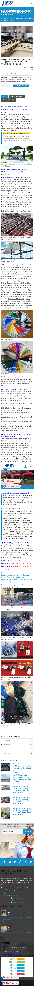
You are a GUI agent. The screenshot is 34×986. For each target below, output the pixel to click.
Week (15, 965)
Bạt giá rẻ (6, 749)
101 (21, 965)
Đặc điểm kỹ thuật (17, 96)
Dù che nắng (7, 740)
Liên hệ (30, 984)
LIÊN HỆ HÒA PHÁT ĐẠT (19, 948)
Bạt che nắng (7, 753)
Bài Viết (25, 984)
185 (21, 968)
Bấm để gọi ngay (12, 983)
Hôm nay (15, 962)
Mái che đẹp (7, 744)
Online (14, 958)
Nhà (2, 18)
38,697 (20, 974)
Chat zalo (9, 978)
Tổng (15, 974)
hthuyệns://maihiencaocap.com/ (11, 573)
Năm (15, 971)
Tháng (14, 968)
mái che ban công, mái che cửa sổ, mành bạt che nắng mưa (16, 932)
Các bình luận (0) (8, 100)
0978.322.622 (19, 951)
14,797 (20, 971)
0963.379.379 (4, 895)
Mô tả (5, 96)
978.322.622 (14, 895)
